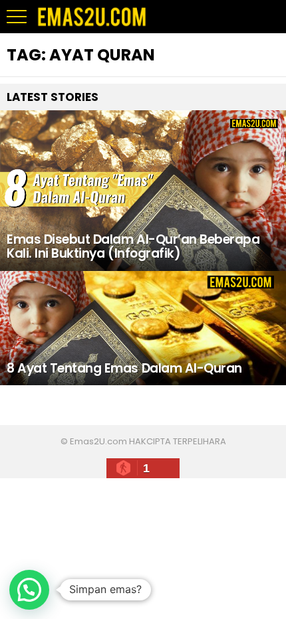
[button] (29, 590)
